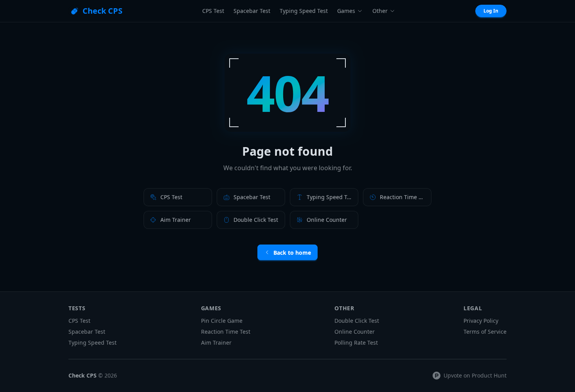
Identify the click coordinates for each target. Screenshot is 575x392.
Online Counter (354, 331)
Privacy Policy (481, 320)
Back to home (292, 252)
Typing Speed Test (304, 10)
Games (346, 10)
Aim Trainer (216, 342)
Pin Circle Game (222, 320)
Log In (490, 10)
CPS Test (213, 10)
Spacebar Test (252, 10)
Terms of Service (485, 331)
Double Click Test (356, 320)
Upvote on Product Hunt (475, 375)
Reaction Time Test (225, 331)
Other (380, 10)
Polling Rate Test (356, 342)
